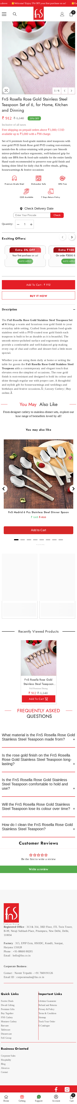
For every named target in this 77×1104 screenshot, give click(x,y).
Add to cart (36, 699)
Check (57, 215)
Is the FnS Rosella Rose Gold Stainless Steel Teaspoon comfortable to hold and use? (35, 784)
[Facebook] (56, 1089)
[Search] (15, 14)
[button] (64, 90)
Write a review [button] (38, 869)
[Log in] (62, 14)
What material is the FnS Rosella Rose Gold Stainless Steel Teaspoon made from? (38, 737)
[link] (19, 607)
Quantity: (7, 223)
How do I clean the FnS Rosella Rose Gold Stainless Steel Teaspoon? (37, 827)
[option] (38, 57)
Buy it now (38, 296)
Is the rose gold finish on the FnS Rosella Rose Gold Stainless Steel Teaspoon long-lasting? (37, 759)
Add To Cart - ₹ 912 (38, 285)
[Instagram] (67, 1089)
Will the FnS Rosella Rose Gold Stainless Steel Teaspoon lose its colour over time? (36, 806)
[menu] (4, 14)
